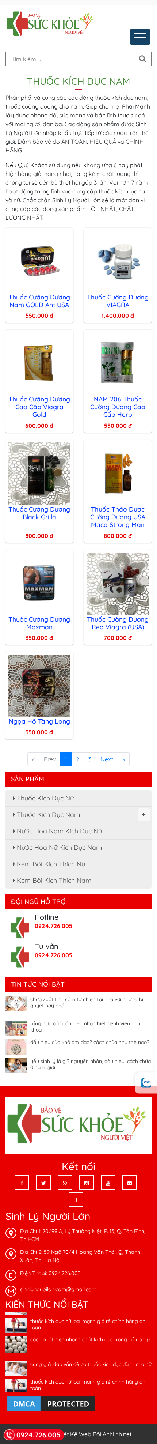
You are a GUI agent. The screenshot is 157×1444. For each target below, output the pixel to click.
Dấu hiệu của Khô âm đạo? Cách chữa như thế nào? (89, 1037)
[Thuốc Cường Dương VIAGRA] (118, 260)
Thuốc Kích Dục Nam (80, 814)
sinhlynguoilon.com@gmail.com (58, 1289)
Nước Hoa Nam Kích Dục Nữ (58, 831)
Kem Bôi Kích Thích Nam (53, 880)
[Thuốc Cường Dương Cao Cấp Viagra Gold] (39, 362)
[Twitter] (43, 1182)
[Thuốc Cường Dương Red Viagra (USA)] (118, 583)
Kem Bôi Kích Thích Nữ (50, 864)
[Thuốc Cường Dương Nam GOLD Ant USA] (39, 260)
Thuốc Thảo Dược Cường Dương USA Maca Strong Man (117, 516)
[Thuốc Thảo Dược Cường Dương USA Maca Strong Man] (118, 472)
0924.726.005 (53, 926)
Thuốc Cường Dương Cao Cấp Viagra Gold (39, 406)
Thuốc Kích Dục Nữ (44, 798)
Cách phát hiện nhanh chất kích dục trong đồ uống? (90, 1334)
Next (106, 759)
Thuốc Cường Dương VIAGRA (118, 301)
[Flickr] (129, 1182)
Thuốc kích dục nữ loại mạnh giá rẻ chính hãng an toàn (87, 1319)
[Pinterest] (76, 1199)
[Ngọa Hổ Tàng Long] (39, 685)
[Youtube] (108, 1182)
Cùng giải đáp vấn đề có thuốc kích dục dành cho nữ (91, 1359)
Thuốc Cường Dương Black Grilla (39, 513)
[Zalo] (146, 1082)
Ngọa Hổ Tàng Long (39, 721)
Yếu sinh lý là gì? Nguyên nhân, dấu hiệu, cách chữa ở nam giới (90, 1059)
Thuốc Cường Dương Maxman (39, 623)
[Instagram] (86, 1182)
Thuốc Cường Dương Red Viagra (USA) (118, 623)
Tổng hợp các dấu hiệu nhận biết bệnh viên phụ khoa (85, 1021)
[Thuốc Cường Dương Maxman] (39, 583)
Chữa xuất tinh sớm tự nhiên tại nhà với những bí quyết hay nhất (86, 997)
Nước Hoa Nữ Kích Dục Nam (58, 847)
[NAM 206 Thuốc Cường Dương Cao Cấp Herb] (118, 362)
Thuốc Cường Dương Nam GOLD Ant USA (39, 301)
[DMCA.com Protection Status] (51, 1403)
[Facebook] (21, 1182)
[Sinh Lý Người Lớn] (51, 24)
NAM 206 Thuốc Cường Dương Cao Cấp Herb (117, 406)
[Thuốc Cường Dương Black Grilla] (39, 472)
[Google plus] (65, 1182)
